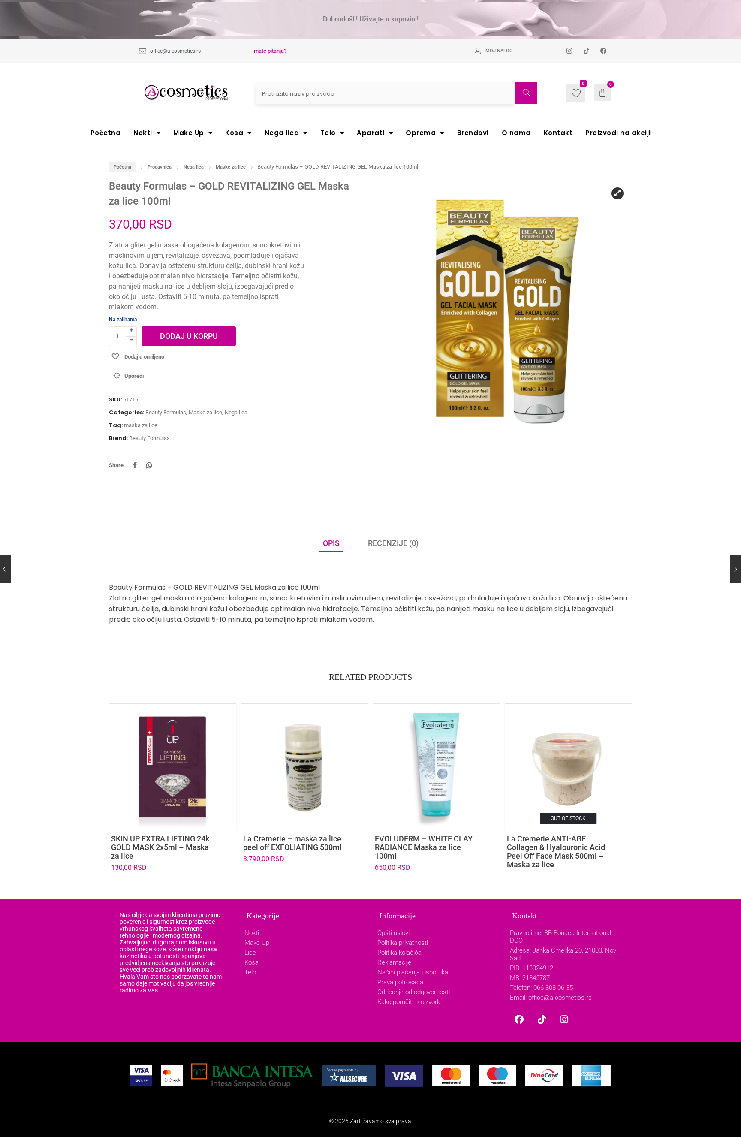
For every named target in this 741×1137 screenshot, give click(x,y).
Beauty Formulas (165, 412)
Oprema (421, 132)
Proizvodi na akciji (618, 132)
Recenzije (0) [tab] (393, 543)
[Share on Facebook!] (134, 465)
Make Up (188, 132)
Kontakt (558, 132)
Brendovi (473, 132)
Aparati (371, 132)
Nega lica (282, 132)
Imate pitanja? (269, 51)
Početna (105, 132)
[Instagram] (563, 1019)
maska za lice (140, 425)
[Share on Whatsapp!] (149, 465)
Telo (328, 132)
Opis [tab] (331, 543)
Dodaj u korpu (189, 336)
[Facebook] (519, 1019)
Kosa (234, 132)
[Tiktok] (541, 1019)
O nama (516, 132)
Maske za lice (231, 167)
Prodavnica (160, 167)
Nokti (142, 132)
